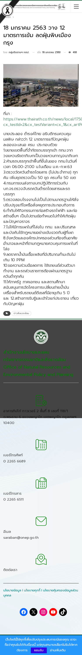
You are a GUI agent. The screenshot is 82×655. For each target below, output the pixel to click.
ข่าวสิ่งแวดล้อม (21, 313)
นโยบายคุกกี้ (32, 590)
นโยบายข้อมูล (12, 590)
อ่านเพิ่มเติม (58, 650)
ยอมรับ (39, 650)
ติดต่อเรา (10, 570)
